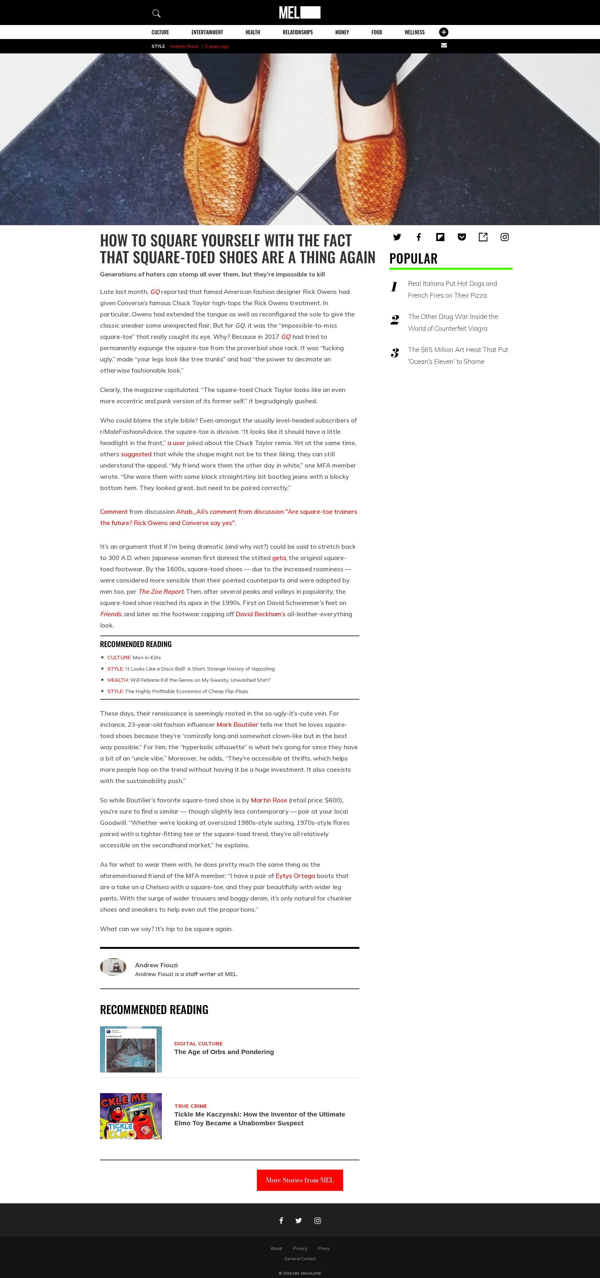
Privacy (300, 1248)
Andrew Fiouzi (184, 46)
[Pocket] (462, 237)
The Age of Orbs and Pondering (224, 1051)
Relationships (298, 32)
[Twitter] (397, 237)
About (276, 1248)
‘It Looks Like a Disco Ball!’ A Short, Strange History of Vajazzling (191, 669)
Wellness (415, 32)
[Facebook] (418, 237)
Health (253, 32)
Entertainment (207, 32)
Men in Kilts (134, 657)
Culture (160, 32)
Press (324, 1248)
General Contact (300, 1258)
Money (342, 32)
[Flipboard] (440, 237)
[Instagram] (504, 237)
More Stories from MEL (300, 1180)
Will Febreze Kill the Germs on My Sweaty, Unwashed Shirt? (189, 680)
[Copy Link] (483, 237)
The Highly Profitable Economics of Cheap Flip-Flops (178, 691)
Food (377, 32)
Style (158, 46)
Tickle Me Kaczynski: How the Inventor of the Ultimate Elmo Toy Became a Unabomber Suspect (259, 1119)
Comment (114, 511)
